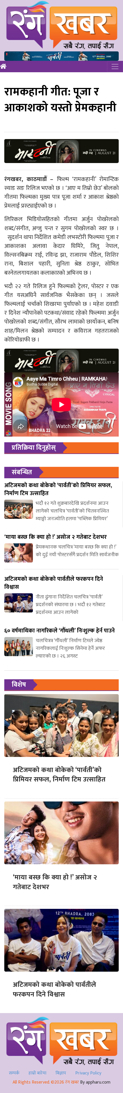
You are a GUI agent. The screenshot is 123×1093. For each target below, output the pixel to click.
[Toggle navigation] (115, 66)
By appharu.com (95, 1082)
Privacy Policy (88, 1073)
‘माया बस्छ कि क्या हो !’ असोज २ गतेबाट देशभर (55, 882)
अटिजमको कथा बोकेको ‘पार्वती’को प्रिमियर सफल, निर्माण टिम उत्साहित (59, 774)
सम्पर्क (14, 1073)
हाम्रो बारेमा (37, 1073)
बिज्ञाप (60, 1073)
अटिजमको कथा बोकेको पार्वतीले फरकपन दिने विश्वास (54, 989)
